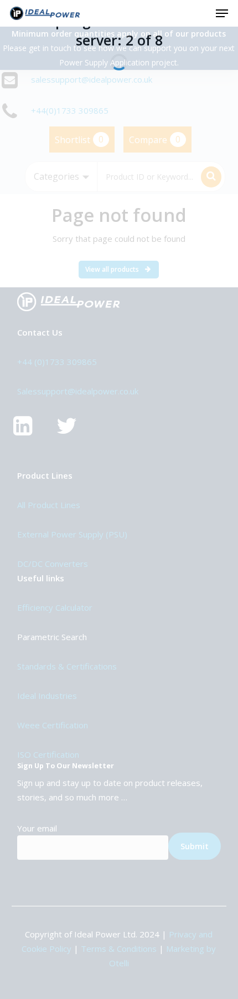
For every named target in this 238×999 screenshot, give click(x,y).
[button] (222, 13)
